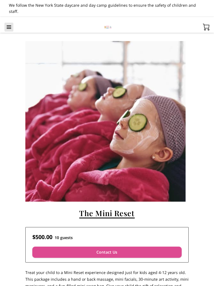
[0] (206, 27)
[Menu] (8, 27)
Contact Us (106, 252)
